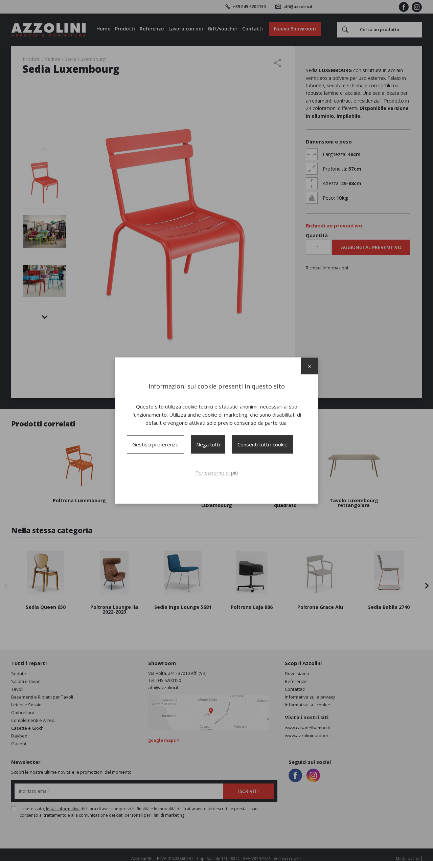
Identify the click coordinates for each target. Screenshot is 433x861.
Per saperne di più (216, 472)
